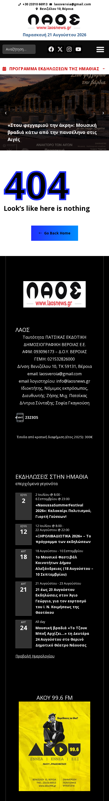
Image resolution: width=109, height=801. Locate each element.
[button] (100, 49)
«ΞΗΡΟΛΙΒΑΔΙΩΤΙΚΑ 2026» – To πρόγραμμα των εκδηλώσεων (63, 539)
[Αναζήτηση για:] (19, 49)
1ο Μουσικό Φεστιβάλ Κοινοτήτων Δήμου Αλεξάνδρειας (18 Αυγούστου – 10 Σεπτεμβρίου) (64, 566)
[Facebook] (51, 49)
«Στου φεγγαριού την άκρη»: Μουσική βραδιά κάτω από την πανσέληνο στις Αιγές (52, 132)
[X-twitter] (60, 49)
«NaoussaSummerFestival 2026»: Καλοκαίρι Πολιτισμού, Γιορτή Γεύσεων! (63, 511)
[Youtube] (78, 49)
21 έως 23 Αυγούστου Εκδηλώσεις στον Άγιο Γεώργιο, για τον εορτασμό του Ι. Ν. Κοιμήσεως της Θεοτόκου (60, 601)
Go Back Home (56, 233)
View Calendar (35, 656)
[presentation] (5, 112)
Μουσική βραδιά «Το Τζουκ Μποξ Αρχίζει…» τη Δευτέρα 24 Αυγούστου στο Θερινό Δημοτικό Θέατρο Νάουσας (62, 636)
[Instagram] (69, 49)
